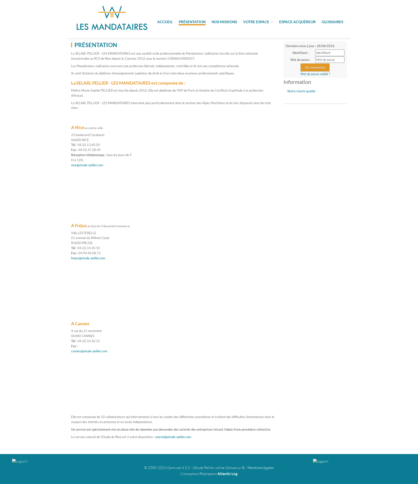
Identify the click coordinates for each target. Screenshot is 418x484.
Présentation (192, 22)
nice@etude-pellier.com (87, 165)
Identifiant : (300, 53)
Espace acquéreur (297, 22)
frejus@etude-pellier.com (88, 258)
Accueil (165, 22)
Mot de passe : (301, 60)
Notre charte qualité (301, 91)
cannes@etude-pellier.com (89, 351)
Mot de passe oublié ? (315, 74)
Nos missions (224, 22)
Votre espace (256, 22)
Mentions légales (260, 467)
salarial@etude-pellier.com (173, 437)
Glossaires (332, 22)
